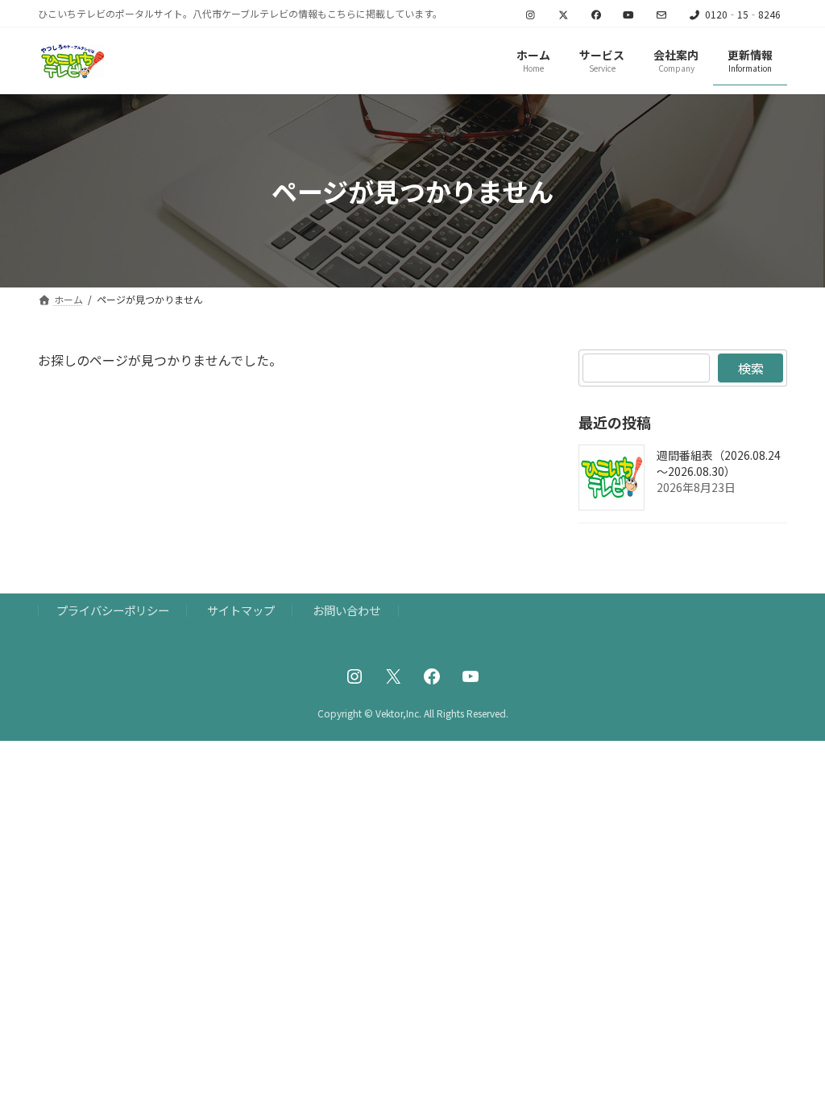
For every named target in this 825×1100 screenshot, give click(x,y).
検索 (750, 368)
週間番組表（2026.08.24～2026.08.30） (719, 464)
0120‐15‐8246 (743, 14)
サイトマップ (241, 610)
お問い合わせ (346, 610)
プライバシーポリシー (112, 610)
